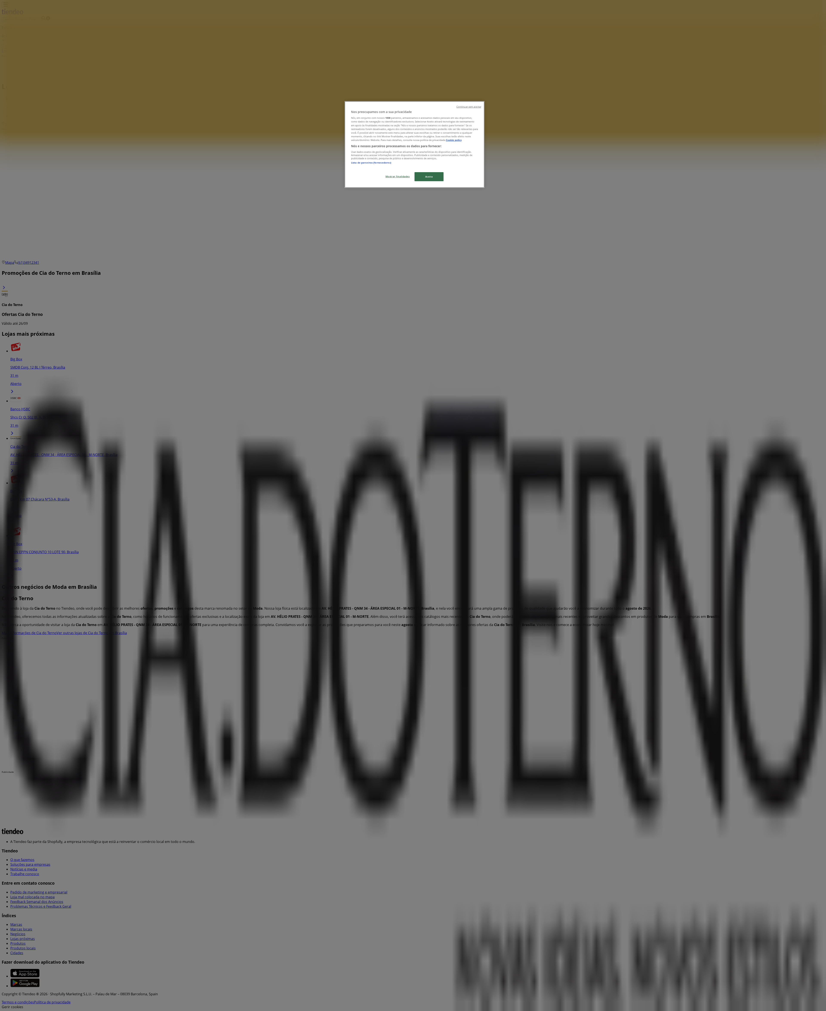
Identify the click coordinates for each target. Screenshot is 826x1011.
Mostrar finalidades (397, 176)
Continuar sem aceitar (468, 106)
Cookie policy (454, 140)
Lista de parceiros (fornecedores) (371, 162)
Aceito (429, 176)
